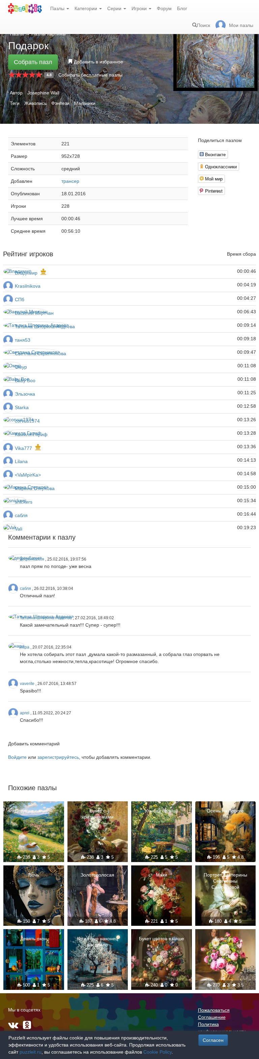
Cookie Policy (157, 1052)
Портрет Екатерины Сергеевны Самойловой (225, 881)
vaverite (27, 683)
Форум (164, 8)
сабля (21, 515)
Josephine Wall (43, 92)
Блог (182, 8)
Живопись (35, 103)
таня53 (22, 340)
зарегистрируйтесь (58, 757)
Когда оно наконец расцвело (97, 941)
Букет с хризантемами (98, 814)
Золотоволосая (97, 875)
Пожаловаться (214, 1010)
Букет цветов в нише (161, 938)
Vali (18, 529)
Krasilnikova (27, 286)
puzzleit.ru (30, 1052)
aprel (24, 713)
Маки (161, 875)
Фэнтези (60, 103)
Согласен (213, 1040)
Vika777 (23, 448)
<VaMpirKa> (28, 475)
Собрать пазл (33, 62)
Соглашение (212, 1017)
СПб (19, 299)
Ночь (33, 875)
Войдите (17, 757)
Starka (22, 407)
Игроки (140, 8)
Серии (115, 8)
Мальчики (84, 103)
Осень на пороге (225, 810)
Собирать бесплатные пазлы (90, 75)
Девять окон (33, 938)
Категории (86, 8)
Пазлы (58, 8)
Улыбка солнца (161, 810)
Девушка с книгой (34, 810)
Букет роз (225, 938)
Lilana (21, 461)
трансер (70, 181)
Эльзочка (25, 394)
